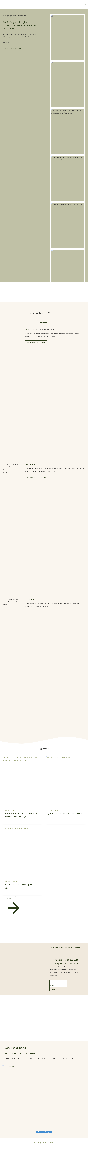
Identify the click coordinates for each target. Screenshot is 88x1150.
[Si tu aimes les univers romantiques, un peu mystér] (12, 1083)
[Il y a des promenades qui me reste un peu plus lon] (33, 1098)
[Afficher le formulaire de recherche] (85, 4)
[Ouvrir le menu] (81, 4)
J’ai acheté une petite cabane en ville (65, 813)
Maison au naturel (12, 881)
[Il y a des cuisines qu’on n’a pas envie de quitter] (55, 1093)
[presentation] (22, 781)
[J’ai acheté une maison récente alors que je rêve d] (76, 1100)
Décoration (9, 810)
